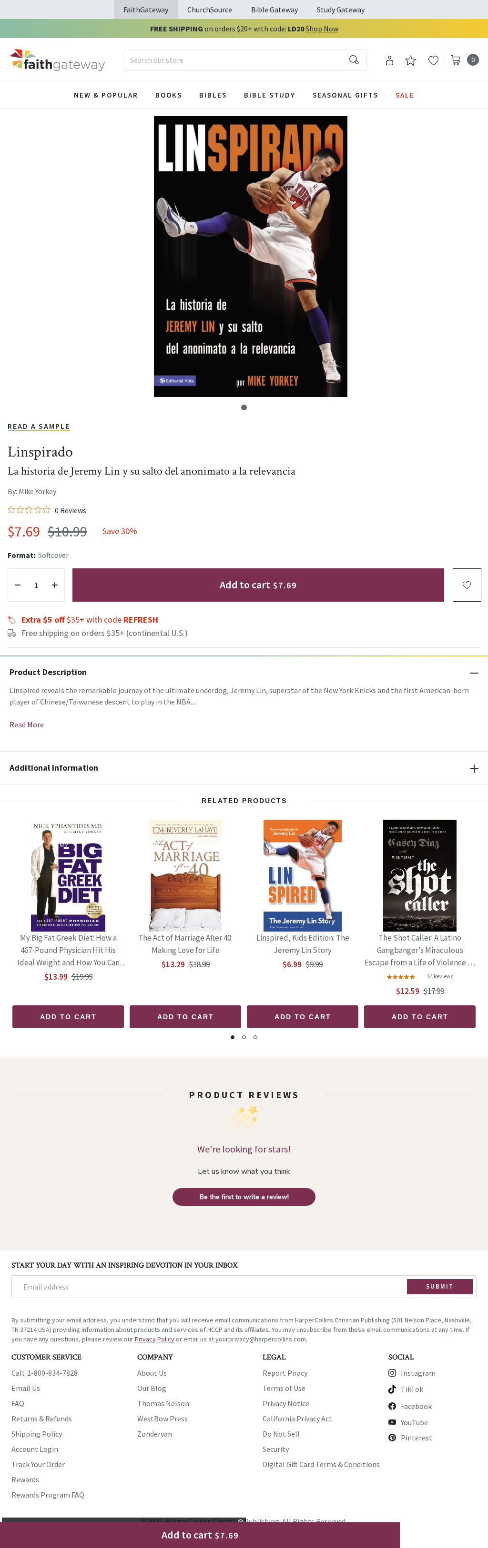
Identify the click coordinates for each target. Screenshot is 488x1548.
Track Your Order (38, 1464)
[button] (244, 407)
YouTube (414, 1422)
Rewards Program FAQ (47, 1494)
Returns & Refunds (41, 1418)
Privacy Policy (154, 1339)
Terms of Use (284, 1388)
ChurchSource (209, 9)
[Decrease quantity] (17, 585)
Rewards (25, 1479)
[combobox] (245, 60)
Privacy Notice (286, 1403)
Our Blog (151, 1388)
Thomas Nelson (163, 1403)
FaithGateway (145, 9)
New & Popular (106, 94)
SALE (405, 94)
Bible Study (269, 94)
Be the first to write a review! (244, 1196)
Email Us (25, 1388)
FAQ (17, 1403)
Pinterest (416, 1437)
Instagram (418, 1373)
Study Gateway (341, 9)
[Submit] (354, 60)
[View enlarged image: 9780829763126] (250, 256)
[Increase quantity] (54, 585)
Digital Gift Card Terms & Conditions (321, 1464)
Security (276, 1449)
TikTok (412, 1389)
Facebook (416, 1406)
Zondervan (154, 1434)
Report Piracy (285, 1373)
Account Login (34, 1449)
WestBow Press (162, 1418)
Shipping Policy (36, 1434)
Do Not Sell (281, 1434)
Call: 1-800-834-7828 (44, 1373)
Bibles (213, 94)
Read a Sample (39, 426)
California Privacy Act (297, 1418)
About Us (152, 1373)
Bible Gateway (274, 9)
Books (168, 94)
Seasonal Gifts (345, 94)
